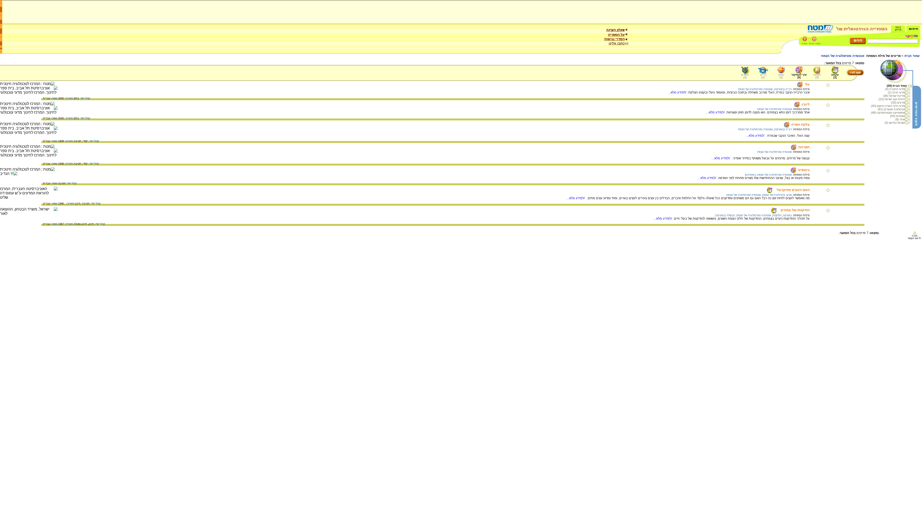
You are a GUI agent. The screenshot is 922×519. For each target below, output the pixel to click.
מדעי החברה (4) (895, 89)
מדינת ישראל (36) (894, 96)
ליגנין (806, 104)
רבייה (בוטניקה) (783, 89)
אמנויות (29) (897, 116)
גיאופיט (804, 170)
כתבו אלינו (617, 43)
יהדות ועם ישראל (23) (892, 99)
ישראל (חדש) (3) (895, 122)
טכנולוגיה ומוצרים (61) (891, 109)
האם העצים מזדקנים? (793, 190)
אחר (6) (900, 119)
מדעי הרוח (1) (896, 92)
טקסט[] (835, 76)
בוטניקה (787, 215)
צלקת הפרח (800, 124)
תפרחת (804, 147)
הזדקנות (777, 215)
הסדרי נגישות (614, 39)
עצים (789, 194)
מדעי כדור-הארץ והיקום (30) (888, 106)
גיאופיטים (750, 174)
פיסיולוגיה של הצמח (773, 194)
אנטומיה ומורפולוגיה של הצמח (755, 89)
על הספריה (616, 35)
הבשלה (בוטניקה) (725, 215)
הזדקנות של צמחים (795, 210)
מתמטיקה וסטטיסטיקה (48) (888, 112)
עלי (807, 84)
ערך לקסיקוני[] (799, 76)
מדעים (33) (898, 102)
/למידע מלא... (677, 92)
